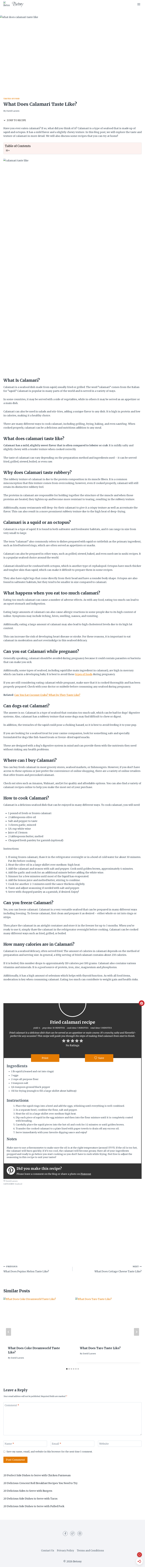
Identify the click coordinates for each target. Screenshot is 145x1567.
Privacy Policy (65, 1550)
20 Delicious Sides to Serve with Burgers (27, 1490)
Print (45, 1058)
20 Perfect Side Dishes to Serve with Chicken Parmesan (37, 1475)
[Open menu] (139, 4)
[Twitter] (72, 1533)
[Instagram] (79, 1533)
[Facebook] (65, 1533)
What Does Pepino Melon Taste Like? (26, 1269)
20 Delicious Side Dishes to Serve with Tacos (30, 1498)
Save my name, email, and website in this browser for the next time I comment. (50, 1451)
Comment (12, 1405)
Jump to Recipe (16, 120)
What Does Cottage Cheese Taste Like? (118, 1269)
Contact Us (47, 1550)
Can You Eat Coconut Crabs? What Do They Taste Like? (47, 695)
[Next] (136, 1332)
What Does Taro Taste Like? (100, 1348)
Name (9, 1443)
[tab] (67, 1369)
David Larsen (12, 111)
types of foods (83, 674)
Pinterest (86, 1173)
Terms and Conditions (90, 1550)
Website (104, 1443)
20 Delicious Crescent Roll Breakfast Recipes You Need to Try (40, 1483)
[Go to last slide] (8, 1332)
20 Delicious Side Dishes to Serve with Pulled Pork (33, 1506)
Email (56, 1443)
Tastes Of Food (11, 99)
